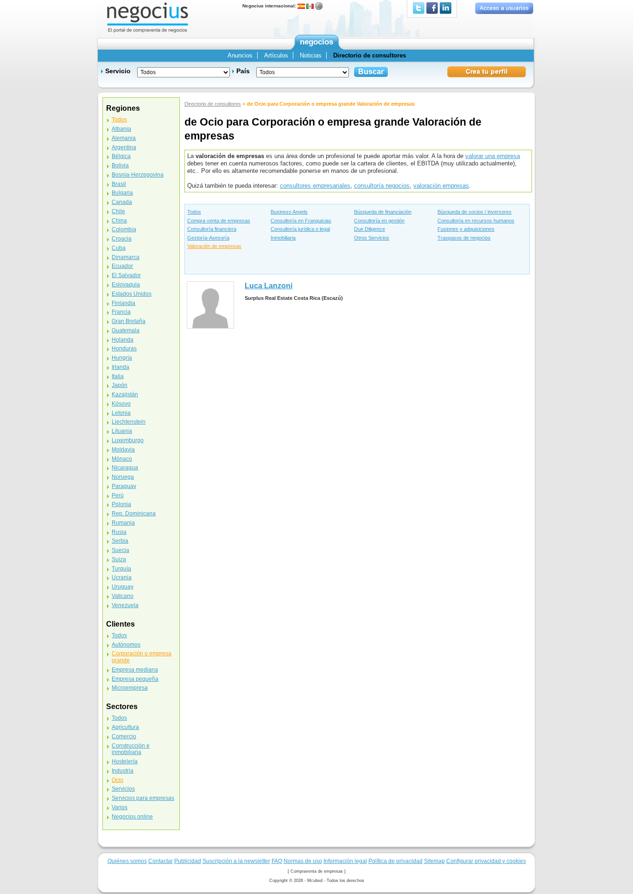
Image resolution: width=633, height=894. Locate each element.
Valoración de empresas (214, 246)
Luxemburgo (128, 440)
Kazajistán (125, 394)
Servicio (118, 71)
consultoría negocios (382, 185)
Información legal (345, 861)
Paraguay (124, 486)
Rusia (119, 532)
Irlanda (120, 367)
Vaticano (122, 596)
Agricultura (125, 727)
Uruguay (122, 586)
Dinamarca (125, 257)
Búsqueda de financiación (382, 212)
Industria (122, 770)
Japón (119, 385)
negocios (316, 42)
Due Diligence (369, 229)
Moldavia (123, 449)
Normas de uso (303, 861)
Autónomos (126, 644)
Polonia (121, 504)
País (243, 71)
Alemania (124, 138)
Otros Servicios (371, 238)
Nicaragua (125, 467)
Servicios (123, 789)
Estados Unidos (132, 294)
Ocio (117, 780)
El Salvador (126, 275)
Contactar (160, 861)
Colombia (124, 229)
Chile (118, 211)
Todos (194, 212)
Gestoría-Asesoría (208, 238)
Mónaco (122, 459)
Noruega (123, 477)
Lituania (122, 431)
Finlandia (123, 303)
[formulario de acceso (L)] (504, 8)
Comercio (124, 736)
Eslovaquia (126, 284)
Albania (121, 129)
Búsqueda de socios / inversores (474, 212)
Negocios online (132, 816)
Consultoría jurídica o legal (300, 229)
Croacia (122, 238)
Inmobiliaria (283, 238)
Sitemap (434, 861)
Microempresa (130, 688)
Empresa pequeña (135, 679)
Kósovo (121, 403)
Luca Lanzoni (268, 286)
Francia (121, 312)
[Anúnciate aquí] (486, 71)
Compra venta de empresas (218, 220)
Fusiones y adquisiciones (465, 229)
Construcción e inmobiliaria (131, 749)
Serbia (120, 541)
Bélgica (121, 156)
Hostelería (125, 761)
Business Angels (289, 212)
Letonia (121, 413)
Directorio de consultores (212, 104)
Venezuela (125, 605)
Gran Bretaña (129, 321)
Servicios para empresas (143, 798)
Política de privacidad (395, 861)
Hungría (122, 358)
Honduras (124, 348)
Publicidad (187, 861)
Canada (122, 202)
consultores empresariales (315, 185)
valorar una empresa (492, 155)
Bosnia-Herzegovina (138, 174)
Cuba (119, 248)
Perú (118, 495)
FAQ (277, 861)
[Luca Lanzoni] (210, 304)
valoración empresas (441, 185)
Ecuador (122, 266)
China (119, 220)
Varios (119, 807)
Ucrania (122, 577)
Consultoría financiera (211, 229)
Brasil (119, 184)
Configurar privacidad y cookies (486, 861)
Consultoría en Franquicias (301, 220)
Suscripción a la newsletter (236, 861)
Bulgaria (122, 193)
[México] (310, 5)
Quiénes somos (127, 861)
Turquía (121, 568)
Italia (118, 376)
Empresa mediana (135, 669)
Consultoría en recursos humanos (475, 220)
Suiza (119, 559)
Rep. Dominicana (134, 513)
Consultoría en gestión (379, 220)
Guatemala (125, 330)
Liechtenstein (129, 421)
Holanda (122, 339)
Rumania (123, 523)
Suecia (120, 550)
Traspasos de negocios (464, 238)
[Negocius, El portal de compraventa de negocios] (147, 16)
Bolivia (120, 165)
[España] (301, 5)
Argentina (124, 147)
